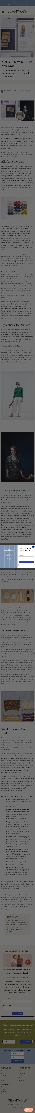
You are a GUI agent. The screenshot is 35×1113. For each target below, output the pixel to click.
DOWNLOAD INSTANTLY (26, 562)
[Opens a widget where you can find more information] (28, 1110)
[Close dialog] (33, 547)
